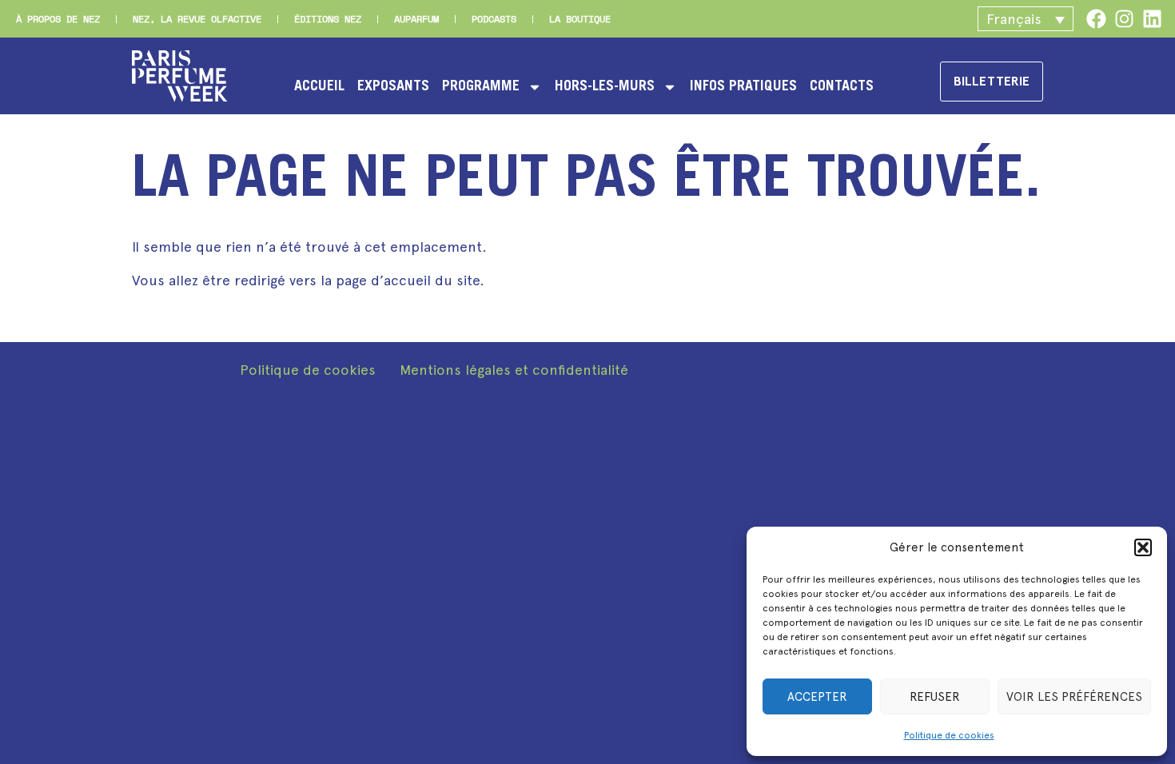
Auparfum (416, 19)
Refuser (935, 697)
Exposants (393, 87)
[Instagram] (1124, 19)
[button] (1143, 547)
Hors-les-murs (605, 87)
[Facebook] (1096, 19)
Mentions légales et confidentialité (514, 369)
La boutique (580, 19)
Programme (481, 87)
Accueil (319, 87)
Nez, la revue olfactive (197, 19)
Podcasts (494, 19)
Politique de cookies (949, 735)
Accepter (817, 697)
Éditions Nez (327, 19)
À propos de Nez (58, 19)
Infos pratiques (743, 87)
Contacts (842, 87)
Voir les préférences (1074, 697)
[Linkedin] (1152, 19)
